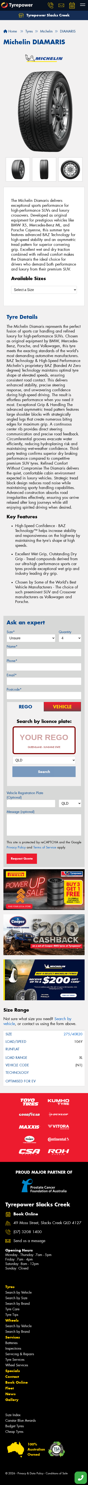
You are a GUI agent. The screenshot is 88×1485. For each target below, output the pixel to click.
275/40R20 (73, 1034)
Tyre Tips (11, 1314)
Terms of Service (44, 847)
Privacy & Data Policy (30, 1473)
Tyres (10, 1286)
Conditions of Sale (57, 1473)
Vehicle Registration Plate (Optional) (25, 795)
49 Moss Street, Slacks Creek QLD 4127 (47, 1223)
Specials (12, 1370)
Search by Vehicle (18, 1292)
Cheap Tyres (14, 1431)
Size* (11, 632)
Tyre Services (14, 1359)
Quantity (65, 632)
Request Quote (22, 858)
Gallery (11, 1399)
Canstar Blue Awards (20, 1420)
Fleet (9, 1388)
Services (12, 1337)
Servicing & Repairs (19, 1354)
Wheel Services (16, 1365)
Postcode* (14, 689)
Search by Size (16, 1298)
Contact (12, 1376)
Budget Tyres (14, 1426)
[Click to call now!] (50, 5)
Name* (12, 646)
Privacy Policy (16, 847)
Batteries (11, 1343)
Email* (12, 675)
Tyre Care (12, 1309)
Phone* (12, 661)
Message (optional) (21, 812)
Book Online (16, 1382)
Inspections (13, 1348)
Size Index (13, 1415)
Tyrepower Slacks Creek (47, 15)
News (10, 1394)
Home (12, 31)
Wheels (12, 1320)
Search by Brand (17, 1303)
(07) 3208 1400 (27, 1231)
